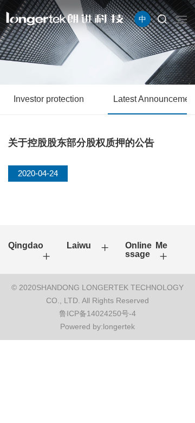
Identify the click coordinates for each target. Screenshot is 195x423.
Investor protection (49, 99)
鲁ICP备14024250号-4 (97, 313)
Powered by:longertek (97, 326)
